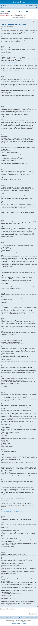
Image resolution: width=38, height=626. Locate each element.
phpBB (16, 620)
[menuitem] (4, 5)
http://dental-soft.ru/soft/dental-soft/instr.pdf (12, 511)
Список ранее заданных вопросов (14, 11)
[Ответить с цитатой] (33, 21)
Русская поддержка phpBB (19, 621)
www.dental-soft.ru (12, 62)
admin (7, 13)
